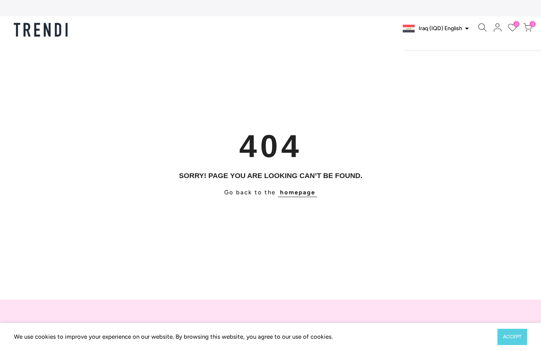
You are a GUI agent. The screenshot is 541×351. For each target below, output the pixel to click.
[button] (435, 28)
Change (451, 44)
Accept (512, 336)
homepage (297, 192)
